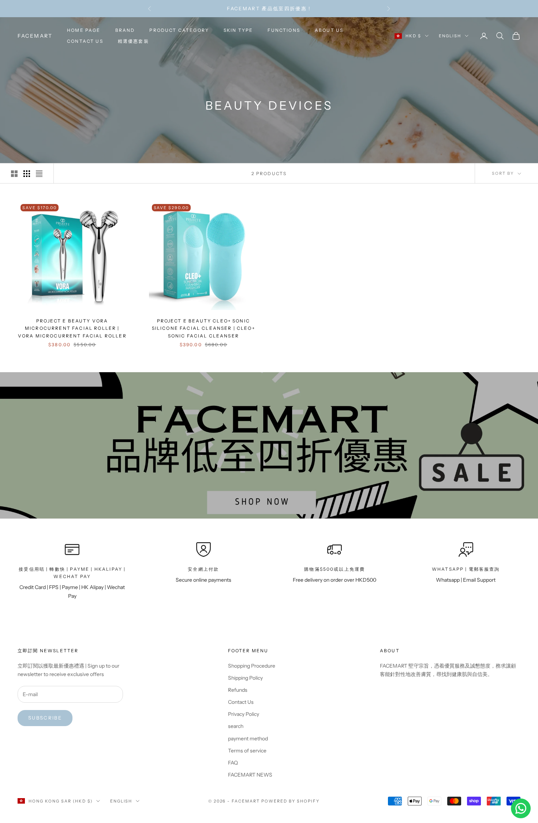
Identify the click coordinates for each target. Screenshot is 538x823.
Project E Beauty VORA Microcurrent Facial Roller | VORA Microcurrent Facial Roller (72, 328)
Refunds (237, 690)
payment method (248, 738)
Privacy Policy (243, 714)
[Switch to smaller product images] (26, 174)
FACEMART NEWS (250, 774)
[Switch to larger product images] (14, 174)
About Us (329, 30)
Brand (125, 30)
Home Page (83, 30)
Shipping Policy (245, 678)
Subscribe (45, 718)
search (235, 726)
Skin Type (238, 30)
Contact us (85, 41)
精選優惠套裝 (133, 41)
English (450, 35)
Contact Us (241, 702)
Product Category (179, 30)
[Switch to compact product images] (39, 174)
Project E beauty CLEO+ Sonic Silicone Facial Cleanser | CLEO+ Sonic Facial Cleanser (203, 328)
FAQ (233, 762)
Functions (284, 30)
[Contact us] (521, 808)
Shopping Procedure (251, 665)
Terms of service (247, 750)
